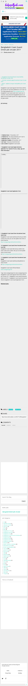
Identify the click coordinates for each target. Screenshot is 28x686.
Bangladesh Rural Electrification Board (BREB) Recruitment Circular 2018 (12, 77)
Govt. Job (6, 44)
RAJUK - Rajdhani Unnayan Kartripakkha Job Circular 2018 (13, 84)
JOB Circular (11, 44)
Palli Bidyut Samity (7, 560)
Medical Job (5, 554)
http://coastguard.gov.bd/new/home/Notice (11, 242)
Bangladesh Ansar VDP (8, 532)
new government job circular (11, 512)
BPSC (4, 528)
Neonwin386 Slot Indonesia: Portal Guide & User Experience (17, 17)
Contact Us (20, 670)
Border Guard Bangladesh (8, 547)
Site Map (20, 673)
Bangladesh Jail (6, 536)
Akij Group (5, 526)
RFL (4, 563)
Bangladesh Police (7, 539)
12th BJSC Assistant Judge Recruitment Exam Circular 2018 (13, 81)
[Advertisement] (13, 65)
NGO (4, 559)
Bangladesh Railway (7, 541)
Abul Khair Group (6, 523)
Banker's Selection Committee (9, 544)
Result (4, 564)
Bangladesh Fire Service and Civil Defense (11, 535)
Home (2, 44)
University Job (6, 570)
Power (4, 561)
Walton (4, 572)
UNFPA (4, 567)
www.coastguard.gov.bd (18, 91)
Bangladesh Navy (6, 538)
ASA (4, 522)
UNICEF (4, 569)
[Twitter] (3, 1)
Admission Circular (7, 525)
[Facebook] (1, 1)
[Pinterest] (5, 1)
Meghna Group (6, 556)
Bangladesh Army (7, 533)
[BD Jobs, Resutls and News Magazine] (14, 8)
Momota (5, 557)
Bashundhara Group (7, 545)
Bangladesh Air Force (7, 531)
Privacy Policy (8, 673)
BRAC (4, 529)
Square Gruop (6, 566)
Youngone (5, 573)
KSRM (4, 553)
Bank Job (5, 542)
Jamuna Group (6, 550)
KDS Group (5, 551)
